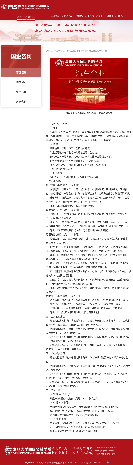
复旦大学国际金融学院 (48, 463)
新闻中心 (111, 16)
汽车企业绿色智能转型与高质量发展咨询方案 (86, 51)
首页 (48, 51)
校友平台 (100, 16)
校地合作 (89, 16)
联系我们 (122, 16)
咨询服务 (79, 16)
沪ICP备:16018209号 (73, 463)
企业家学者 (67, 16)
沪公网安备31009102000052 (94, 463)
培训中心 (55, 16)
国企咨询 (58, 51)
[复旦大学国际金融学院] (25, 2)
